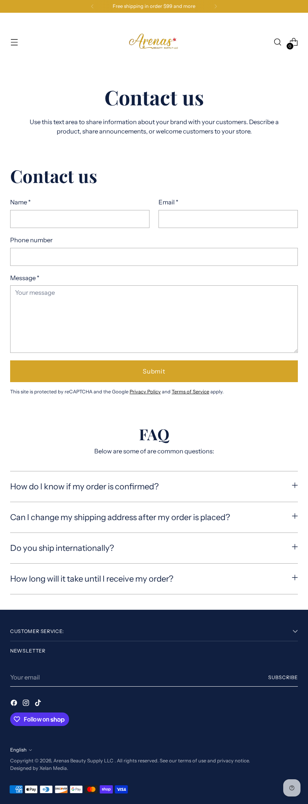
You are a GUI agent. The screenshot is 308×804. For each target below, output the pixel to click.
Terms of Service (190, 391)
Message (24, 278)
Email (168, 202)
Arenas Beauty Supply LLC (84, 761)
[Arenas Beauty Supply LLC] (154, 42)
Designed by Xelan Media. (39, 768)
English (18, 750)
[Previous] (92, 6)
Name (20, 202)
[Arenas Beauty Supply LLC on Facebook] (14, 704)
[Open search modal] (277, 42)
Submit (154, 371)
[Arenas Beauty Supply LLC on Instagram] (26, 704)
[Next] (215, 6)
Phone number (31, 240)
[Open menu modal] (14, 42)
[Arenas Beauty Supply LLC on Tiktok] (38, 704)
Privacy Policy (145, 391)
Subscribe (283, 677)
